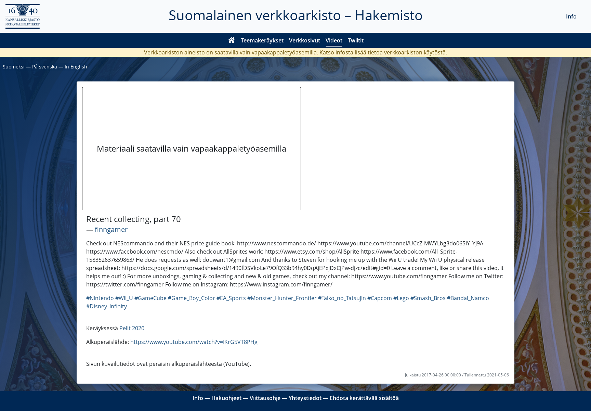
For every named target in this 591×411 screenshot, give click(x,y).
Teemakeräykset (262, 40)
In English (76, 66)
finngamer (111, 229)
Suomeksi (14, 66)
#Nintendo (100, 298)
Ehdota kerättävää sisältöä (364, 398)
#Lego (401, 298)
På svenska (44, 66)
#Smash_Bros (428, 298)
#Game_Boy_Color (191, 298)
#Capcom (379, 298)
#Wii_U (124, 298)
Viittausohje (265, 398)
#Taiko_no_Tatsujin (342, 298)
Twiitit (356, 40)
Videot (334, 40)
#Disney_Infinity (106, 306)
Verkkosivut (304, 40)
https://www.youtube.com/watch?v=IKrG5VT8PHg (194, 342)
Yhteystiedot (305, 398)
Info (571, 16)
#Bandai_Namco (468, 298)
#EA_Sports (231, 298)
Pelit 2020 (131, 328)
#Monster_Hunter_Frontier (282, 298)
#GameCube (150, 298)
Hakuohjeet (226, 398)
